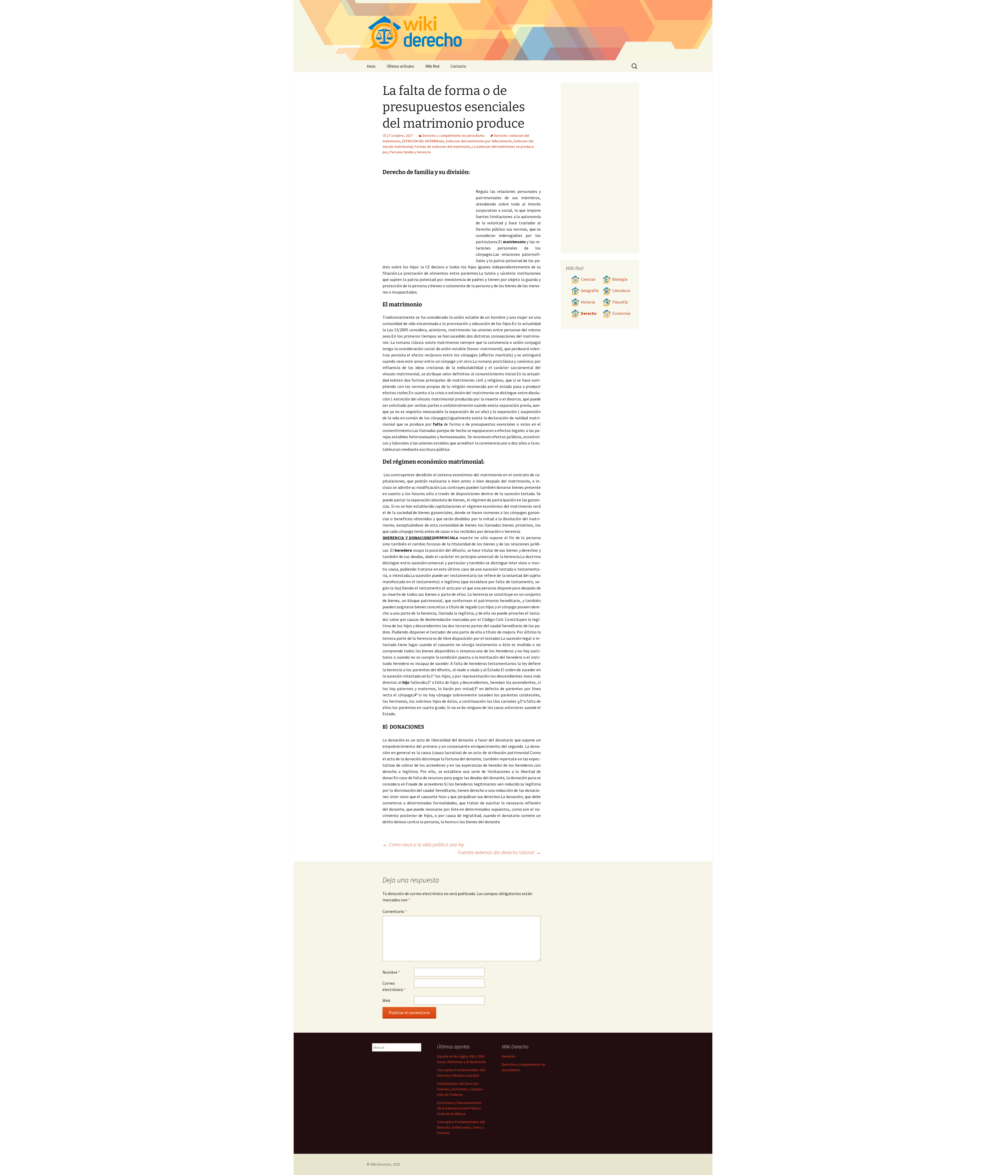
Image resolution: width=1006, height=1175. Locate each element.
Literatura (621, 290)
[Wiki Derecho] (503, 30)
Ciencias (588, 279)
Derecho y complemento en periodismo (453, 135)
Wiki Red (432, 66)
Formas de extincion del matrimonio (442, 146)
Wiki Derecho (380, 1164)
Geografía (589, 290)
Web (386, 1000)
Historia (588, 302)
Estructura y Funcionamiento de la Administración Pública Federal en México (459, 1108)
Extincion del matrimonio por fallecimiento (479, 141)
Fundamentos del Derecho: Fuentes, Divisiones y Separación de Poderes (460, 1089)
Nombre (391, 972)
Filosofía (620, 302)
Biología (619, 279)
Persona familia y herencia (410, 152)
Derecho (589, 313)
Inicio (371, 66)
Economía (621, 313)
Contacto (458, 66)
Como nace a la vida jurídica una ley (423, 844)
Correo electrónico (394, 986)
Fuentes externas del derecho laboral (499, 852)
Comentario (394, 911)
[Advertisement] (429, 221)
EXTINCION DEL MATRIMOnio (423, 141)
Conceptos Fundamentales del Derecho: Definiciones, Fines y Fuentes (461, 1127)
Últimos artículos (400, 66)
